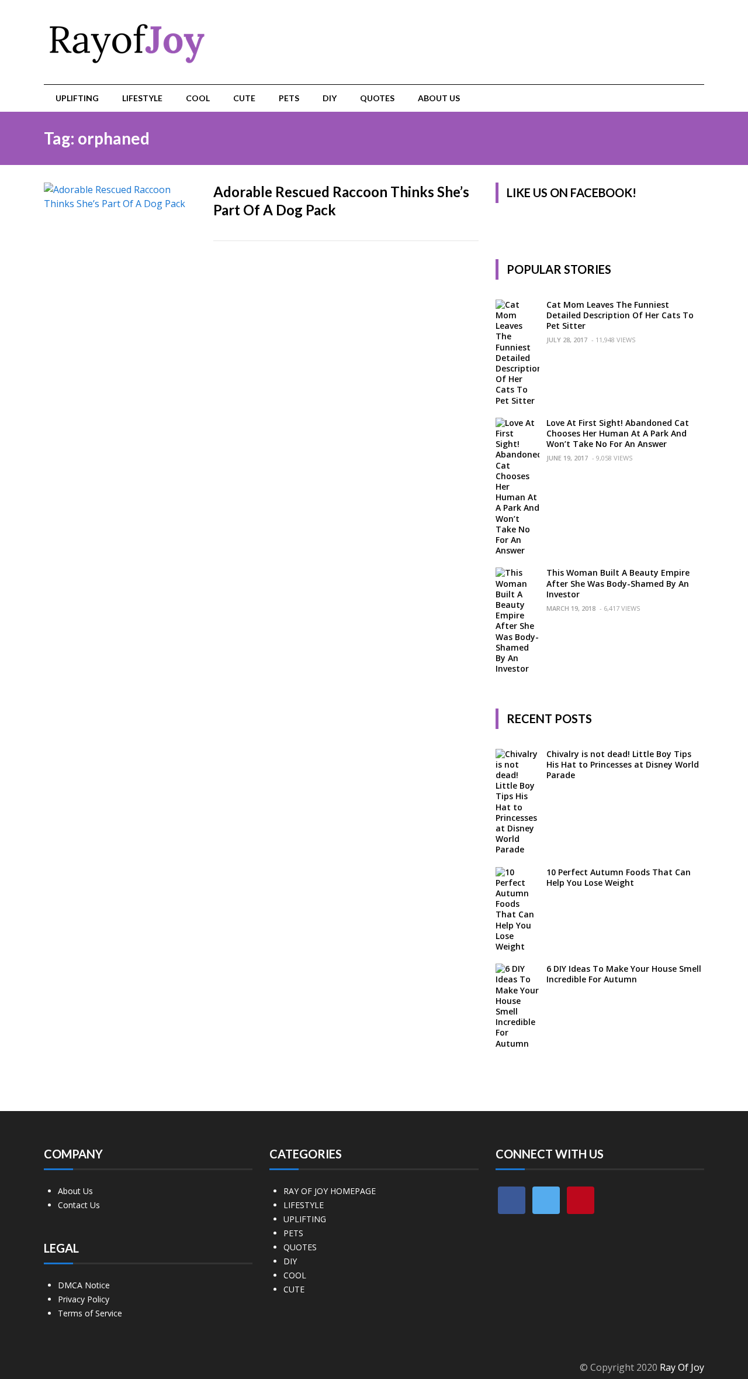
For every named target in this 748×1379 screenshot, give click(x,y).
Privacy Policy (83, 1299)
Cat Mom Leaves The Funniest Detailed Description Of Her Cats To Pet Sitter (620, 315)
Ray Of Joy (682, 1367)
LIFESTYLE (142, 98)
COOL (198, 98)
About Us (439, 98)
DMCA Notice (84, 1285)
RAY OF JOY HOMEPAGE (329, 1190)
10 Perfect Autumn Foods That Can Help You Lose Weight (618, 877)
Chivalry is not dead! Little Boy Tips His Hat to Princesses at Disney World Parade (622, 764)
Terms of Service (90, 1313)
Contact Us (79, 1205)
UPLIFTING (77, 98)
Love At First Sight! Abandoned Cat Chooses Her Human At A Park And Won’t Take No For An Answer (617, 433)
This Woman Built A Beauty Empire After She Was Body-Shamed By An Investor (618, 583)
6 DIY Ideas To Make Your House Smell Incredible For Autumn (623, 974)
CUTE (244, 98)
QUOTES (377, 98)
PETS (289, 98)
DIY (330, 98)
